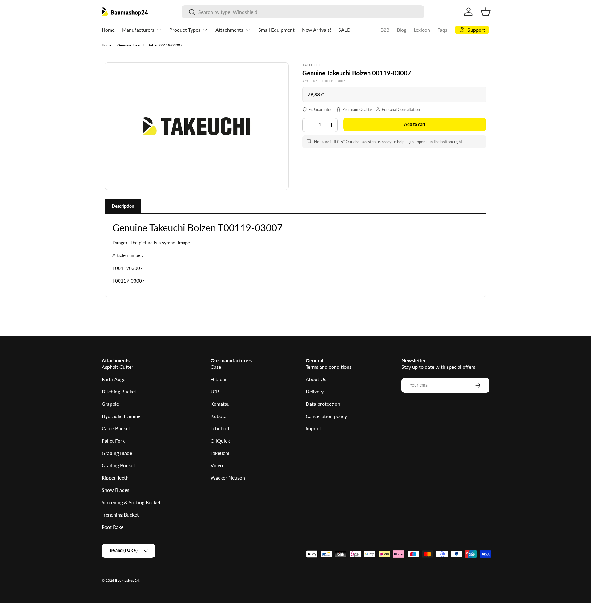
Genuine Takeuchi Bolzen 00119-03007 (149, 45)
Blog (401, 30)
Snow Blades (115, 490)
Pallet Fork (113, 441)
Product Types (184, 30)
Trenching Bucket (120, 514)
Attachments (229, 30)
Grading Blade (117, 453)
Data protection (323, 404)
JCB (215, 391)
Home (108, 30)
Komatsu (220, 404)
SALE (344, 30)
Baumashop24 (127, 580)
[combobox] (303, 11)
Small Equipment (276, 30)
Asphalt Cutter (117, 367)
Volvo (217, 465)
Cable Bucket (116, 428)
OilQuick (220, 441)
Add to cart (414, 124)
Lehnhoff (220, 428)
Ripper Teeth (115, 477)
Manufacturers (138, 30)
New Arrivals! (316, 30)
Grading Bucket (118, 465)
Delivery (315, 391)
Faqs (442, 30)
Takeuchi (220, 453)
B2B (384, 30)
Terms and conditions (329, 367)
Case (216, 367)
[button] (485, 11)
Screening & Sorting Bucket (131, 502)
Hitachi (218, 379)
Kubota (219, 416)
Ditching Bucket (119, 391)
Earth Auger (114, 379)
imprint (313, 428)
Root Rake (112, 527)
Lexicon (422, 30)
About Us (316, 379)
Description (123, 206)
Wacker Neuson (228, 477)
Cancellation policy (326, 416)
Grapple (110, 404)
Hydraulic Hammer (122, 416)
